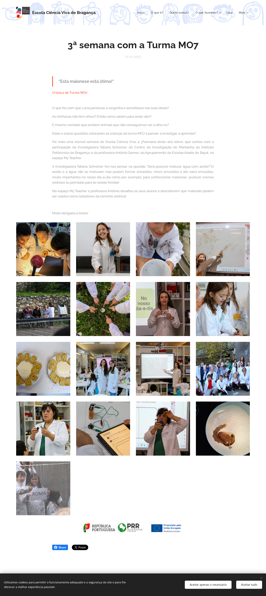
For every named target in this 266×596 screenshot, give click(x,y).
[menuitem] (142, 13)
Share (62, 547)
